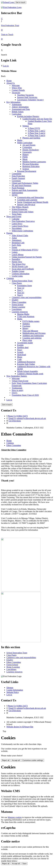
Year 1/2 (20, 288)
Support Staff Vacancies (27, 97)
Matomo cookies (15, 817)
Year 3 (20, 290)
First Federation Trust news (23, 221)
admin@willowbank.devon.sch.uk (31, 418)
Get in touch (20, 2)
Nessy (19, 350)
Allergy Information (20, 107)
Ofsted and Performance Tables (25, 183)
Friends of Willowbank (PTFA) (25, 250)
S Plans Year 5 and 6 (36, 135)
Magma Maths (23, 314)
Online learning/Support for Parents (27, 257)
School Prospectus (19, 209)
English (20, 345)
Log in (6, 66)
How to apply (17, 390)
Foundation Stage (24, 285)
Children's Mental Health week (30, 374)
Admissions (17, 104)
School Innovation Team (22, 281)
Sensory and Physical (26, 204)
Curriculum (16, 114)
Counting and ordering (32, 338)
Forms (14, 247)
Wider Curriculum (24, 142)
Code (19, 359)
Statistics (26, 324)
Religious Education (31, 166)
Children (10, 278)
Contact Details (18, 90)
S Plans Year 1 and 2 (36, 131)
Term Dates (16, 214)
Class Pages (17, 283)
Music (25, 159)
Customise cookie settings (32, 760)
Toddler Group (18, 271)
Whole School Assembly (27, 371)
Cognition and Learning (27, 200)
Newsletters (17, 228)
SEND (14, 195)
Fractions (26, 326)
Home (9, 81)
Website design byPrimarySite (19, 727)
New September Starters (16, 376)
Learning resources (20, 312)
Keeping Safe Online (26, 364)
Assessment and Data (21, 109)
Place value (27, 340)
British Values (17, 111)
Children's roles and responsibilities (26, 297)
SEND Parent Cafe (20, 266)
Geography (27, 152)
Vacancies (16, 92)
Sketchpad (21, 354)
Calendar (15, 219)
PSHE (25, 157)
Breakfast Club (18, 243)
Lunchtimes (17, 309)
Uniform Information (20, 273)
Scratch (20, 352)
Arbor (14, 238)
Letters (14, 252)
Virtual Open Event (20, 381)
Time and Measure (30, 331)
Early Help (16, 245)
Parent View (17, 262)
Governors (16, 181)
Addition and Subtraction (33, 335)
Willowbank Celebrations (22, 231)
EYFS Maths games (30, 321)
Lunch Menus (17, 254)
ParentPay (16, 259)
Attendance (16, 240)
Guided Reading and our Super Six (37, 119)
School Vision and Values (22, 212)
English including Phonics (28, 116)
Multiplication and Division (34, 333)
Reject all (5, 760)
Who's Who (17, 88)
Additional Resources (26, 362)
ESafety (15, 300)
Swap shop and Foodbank (23, 269)
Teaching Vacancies (25, 95)
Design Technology (30, 150)
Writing (25, 126)
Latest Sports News (20, 226)
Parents (9, 233)
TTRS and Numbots (25, 316)
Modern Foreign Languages (34, 162)
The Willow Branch (20, 207)
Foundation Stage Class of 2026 (25, 395)
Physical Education (30, 164)
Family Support (18, 178)
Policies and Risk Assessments (24, 190)
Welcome (16, 85)
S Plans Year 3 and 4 (36, 133)
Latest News (17, 223)
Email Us (12, 418)
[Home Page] (8, 2)
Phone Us (12, 416)
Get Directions (15, 421)
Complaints (16, 173)
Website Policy (12, 692)
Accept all (16, 760)
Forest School (17, 304)
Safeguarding (17, 192)
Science (25, 169)
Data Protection (18, 176)
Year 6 (20, 295)
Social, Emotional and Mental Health (32, 202)
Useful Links (17, 276)
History (25, 154)
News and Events (13, 216)
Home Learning (18, 307)
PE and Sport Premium (21, 185)
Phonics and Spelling (31, 138)
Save (24, 864)
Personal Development (26, 171)
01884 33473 (22, 416)
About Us (10, 83)
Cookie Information (14, 690)
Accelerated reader (25, 343)
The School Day (19, 264)
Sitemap (9, 687)
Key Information (13, 102)
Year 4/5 (20, 293)
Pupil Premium (18, 188)
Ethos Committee (19, 302)
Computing (27, 147)
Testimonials (17, 388)
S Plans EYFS (34, 128)
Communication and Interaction (30, 197)
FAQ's (14, 393)
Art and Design (28, 145)
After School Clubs (20, 235)
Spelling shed (22, 347)
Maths (19, 140)
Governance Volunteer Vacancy (30, 100)
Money (25, 328)
